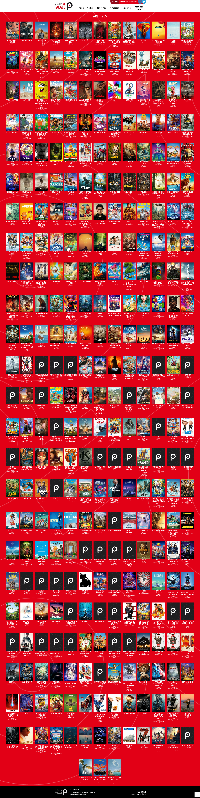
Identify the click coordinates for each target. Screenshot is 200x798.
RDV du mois (101, 8)
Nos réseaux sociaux (139, 8)
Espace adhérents (124, 2)
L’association (126, 8)
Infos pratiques (133, 2)
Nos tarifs (115, 2)
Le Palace (63, 6)
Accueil (81, 8)
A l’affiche (90, 8)
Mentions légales (141, 794)
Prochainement (114, 8)
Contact (133, 794)
